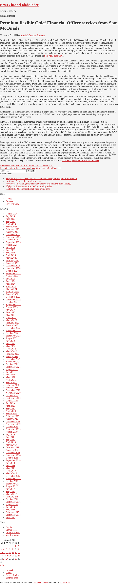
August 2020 (12, 400)
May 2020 (10, 408)
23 (19, 555)
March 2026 (11, 226)
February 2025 (12, 260)
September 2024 (13, 273)
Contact (9, 201)
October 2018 (12, 457)
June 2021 (10, 374)
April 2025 (11, 255)
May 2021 (10, 377)
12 (7, 552)
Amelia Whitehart (28, 35)
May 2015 (10, 509)
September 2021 (13, 367)
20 (10, 555)
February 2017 (12, 496)
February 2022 (12, 354)
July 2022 (10, 341)
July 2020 (10, 403)
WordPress (65, 582)
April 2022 (11, 348)
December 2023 (13, 297)
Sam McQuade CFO (53, 56)
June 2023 (10, 312)
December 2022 (13, 328)
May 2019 (10, 439)
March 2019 (11, 445)
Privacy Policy (12, 204)
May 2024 (10, 284)
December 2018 (13, 452)
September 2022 (13, 335)
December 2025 (13, 234)
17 (1, 555)
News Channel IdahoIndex (19, 5)
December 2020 (13, 390)
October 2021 (12, 364)
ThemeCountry (41, 582)
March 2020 (11, 413)
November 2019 (13, 424)
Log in (9, 527)
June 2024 (10, 281)
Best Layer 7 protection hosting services (24, 181)
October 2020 (12, 395)
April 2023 (11, 317)
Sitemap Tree (12, 577)
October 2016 (12, 499)
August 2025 (12, 245)
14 (13, 552)
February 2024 (12, 291)
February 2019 (12, 447)
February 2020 (12, 416)
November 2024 (13, 268)
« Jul (2, 565)
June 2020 (10, 406)
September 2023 (13, 304)
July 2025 (10, 247)
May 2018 (10, 468)
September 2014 (13, 515)
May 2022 (10, 346)
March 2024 (11, 289)
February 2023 (12, 322)
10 (1, 552)
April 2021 (11, 380)
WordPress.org (12, 535)
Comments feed (13, 532)
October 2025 (12, 239)
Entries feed (11, 530)
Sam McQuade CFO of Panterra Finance (80, 160)
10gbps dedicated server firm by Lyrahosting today (29, 186)
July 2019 (10, 434)
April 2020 (11, 411)
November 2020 (13, 393)
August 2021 (12, 369)
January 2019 (12, 450)
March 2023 (11, 320)
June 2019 (10, 437)
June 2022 (10, 343)
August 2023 (12, 307)
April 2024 (11, 286)
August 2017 (12, 486)
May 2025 (10, 252)
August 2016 (12, 504)
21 (13, 555)
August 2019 (12, 432)
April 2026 (11, 224)
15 (16, 552)
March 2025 (11, 258)
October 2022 (12, 333)
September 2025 (13, 242)
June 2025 (10, 250)
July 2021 (10, 372)
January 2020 (12, 419)
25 (4, 559)
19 (7, 555)
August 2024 (12, 276)
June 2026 (10, 219)
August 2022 (12, 338)
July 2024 (10, 278)
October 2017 (12, 481)
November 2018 (13, 455)
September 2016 (13, 502)
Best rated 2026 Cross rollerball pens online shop (28, 189)
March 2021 (11, 382)
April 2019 (11, 442)
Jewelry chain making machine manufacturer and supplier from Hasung (38, 183)
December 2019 (13, 421)
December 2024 (13, 265)
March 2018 (11, 473)
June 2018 (10, 465)
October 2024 (12, 271)
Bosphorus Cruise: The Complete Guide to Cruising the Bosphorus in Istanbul (41, 178)
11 (4, 552)
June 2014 (10, 517)
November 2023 (13, 299)
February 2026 (12, 229)
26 (7, 559)
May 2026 (10, 221)
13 (10, 552)
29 (16, 559)
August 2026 (12, 213)
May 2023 (10, 315)
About (9, 198)
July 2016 (10, 507)
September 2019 (13, 429)
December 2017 (13, 476)
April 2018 (11, 470)
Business (41, 35)
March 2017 (11, 494)
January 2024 (12, 294)
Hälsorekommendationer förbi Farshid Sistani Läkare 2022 (26, 165)
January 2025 (12, 263)
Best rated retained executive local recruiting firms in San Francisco (30, 168)
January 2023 (12, 325)
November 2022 (13, 330)
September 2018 (13, 460)
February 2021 (12, 385)
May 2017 (10, 491)
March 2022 (11, 351)
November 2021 (13, 361)
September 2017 (13, 483)
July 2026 (10, 216)
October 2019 (12, 426)
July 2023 (10, 310)
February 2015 (12, 512)
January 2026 (12, 232)
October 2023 (12, 302)
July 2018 (10, 463)
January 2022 (12, 356)
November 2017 (13, 478)
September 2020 (13, 398)
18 (4, 555)
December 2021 (13, 359)
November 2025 (13, 237)
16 (19, 552)
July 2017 (10, 489)
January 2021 (12, 387)
